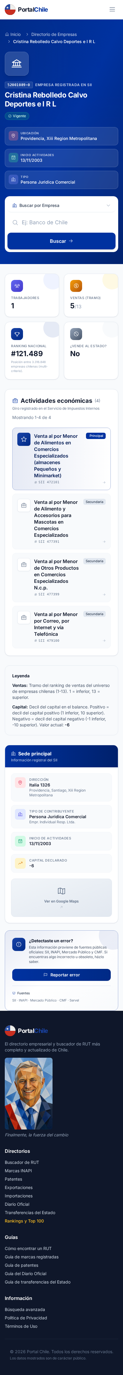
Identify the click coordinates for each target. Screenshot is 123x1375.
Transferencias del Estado (30, 1212)
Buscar (58, 241)
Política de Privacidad (26, 1317)
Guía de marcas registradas (32, 1256)
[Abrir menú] (112, 9)
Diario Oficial (17, 1204)
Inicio (15, 34)
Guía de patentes (21, 1265)
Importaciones (19, 1195)
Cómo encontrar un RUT (28, 1248)
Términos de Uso (21, 1326)
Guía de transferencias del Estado (37, 1281)
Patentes (13, 1179)
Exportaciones (19, 1187)
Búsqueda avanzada (25, 1309)
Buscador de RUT (22, 1162)
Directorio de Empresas (54, 34)
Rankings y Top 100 (24, 1220)
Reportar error (64, 974)
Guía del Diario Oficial (25, 1273)
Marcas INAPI (18, 1170)
